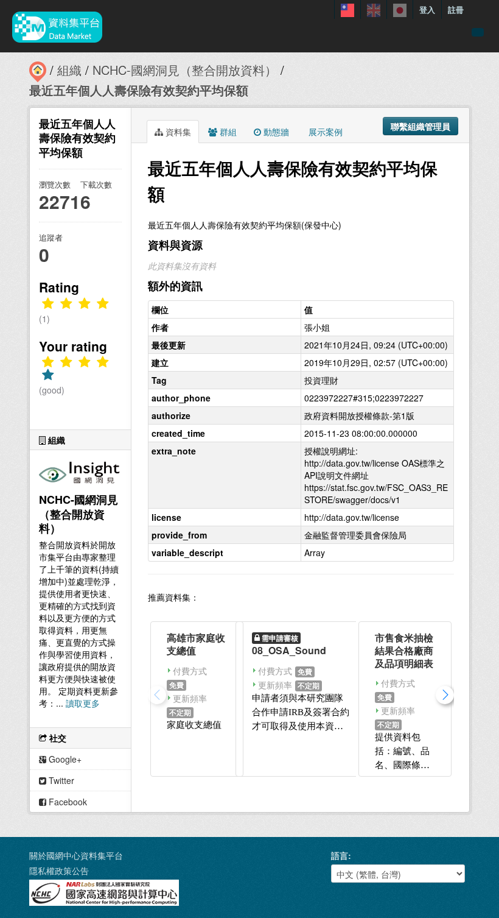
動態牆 (275, 131)
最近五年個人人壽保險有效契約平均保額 (138, 90)
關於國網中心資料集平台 (76, 855)
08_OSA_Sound (289, 650)
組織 (69, 70)
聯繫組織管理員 (420, 126)
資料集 (177, 131)
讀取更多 (83, 703)
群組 (227, 131)
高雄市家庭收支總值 (196, 643)
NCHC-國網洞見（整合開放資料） (184, 70)
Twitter (60, 780)
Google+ (64, 759)
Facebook (66, 802)
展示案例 (324, 131)
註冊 (456, 9)
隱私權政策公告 (59, 870)
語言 (339, 855)
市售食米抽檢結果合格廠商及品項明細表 (404, 650)
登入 (427, 9)
